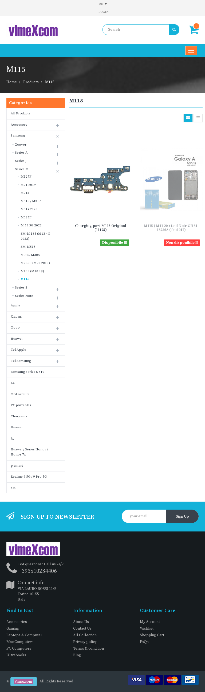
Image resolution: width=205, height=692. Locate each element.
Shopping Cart (152, 635)
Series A (21, 152)
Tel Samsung (21, 361)
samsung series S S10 (27, 372)
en (101, 4)
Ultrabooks (16, 655)
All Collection (85, 635)
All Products (20, 113)
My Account (150, 621)
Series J (21, 161)
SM (13, 488)
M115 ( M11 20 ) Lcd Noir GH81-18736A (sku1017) (171, 227)
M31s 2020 (29, 209)
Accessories (16, 621)
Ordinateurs (20, 394)
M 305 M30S (30, 255)
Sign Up (182, 516)
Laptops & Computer (24, 635)
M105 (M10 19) (32, 271)
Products (31, 82)
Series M (22, 169)
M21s (25, 193)
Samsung (18, 135)
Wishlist (146, 628)
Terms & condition (88, 648)
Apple (15, 305)
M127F (26, 176)
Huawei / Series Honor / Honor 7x (29, 452)
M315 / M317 (31, 201)
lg (12, 438)
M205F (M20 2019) (35, 263)
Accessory (19, 124)
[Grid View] (188, 118)
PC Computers (18, 648)
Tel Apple (18, 349)
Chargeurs (19, 416)
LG (13, 383)
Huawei (16, 339)
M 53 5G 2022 (31, 225)
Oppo (15, 327)
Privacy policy (85, 641)
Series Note (24, 296)
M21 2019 (28, 185)
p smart (17, 465)
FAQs (144, 641)
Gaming (12, 628)
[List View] (198, 118)
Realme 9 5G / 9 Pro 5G (29, 476)
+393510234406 (37, 571)
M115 (49, 82)
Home (11, 82)
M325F (26, 217)
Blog (77, 655)
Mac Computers (20, 641)
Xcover (20, 144)
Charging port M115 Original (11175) (100, 227)
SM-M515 (28, 247)
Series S (21, 287)
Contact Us (82, 628)
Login (103, 12)
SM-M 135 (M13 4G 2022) (35, 236)
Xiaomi (16, 316)
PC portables (21, 405)
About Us (81, 621)
